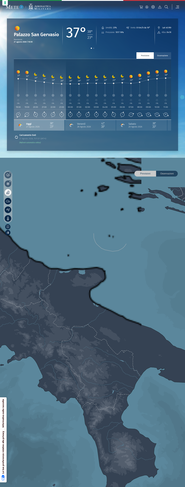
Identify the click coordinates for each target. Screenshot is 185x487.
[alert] (160, 7)
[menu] (175, 7)
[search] (166, 7)
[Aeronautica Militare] (39, 7)
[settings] (153, 7)
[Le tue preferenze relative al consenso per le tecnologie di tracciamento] (5, 2)
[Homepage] (14, 7)
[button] (91, 48)
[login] (147, 7)
